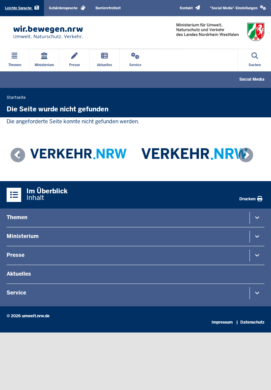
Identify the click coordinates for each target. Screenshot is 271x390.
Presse (15, 255)
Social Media (251, 79)
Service (16, 292)
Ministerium (23, 236)
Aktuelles (19, 273)
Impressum (222, 322)
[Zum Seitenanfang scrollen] (257, 377)
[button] (238, 8)
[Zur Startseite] (48, 32)
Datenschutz (252, 322)
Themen (17, 217)
